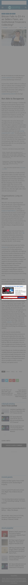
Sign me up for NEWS (21, 297)
